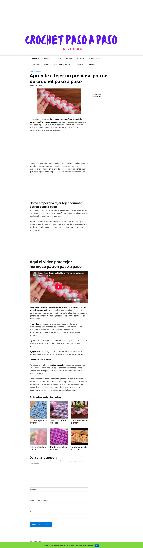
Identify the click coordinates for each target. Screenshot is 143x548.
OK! (97, 545)
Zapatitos (57, 58)
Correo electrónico (39, 500)
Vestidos (69, 58)
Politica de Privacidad (62, 64)
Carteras (80, 58)
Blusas (46, 58)
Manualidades (94, 58)
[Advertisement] (63, 14)
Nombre (34, 489)
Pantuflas (35, 58)
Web (31, 511)
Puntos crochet (36, 72)
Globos (46, 64)
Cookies (91, 64)
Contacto (79, 64)
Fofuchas (35, 64)
